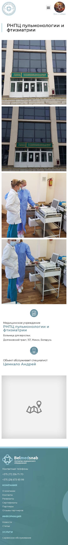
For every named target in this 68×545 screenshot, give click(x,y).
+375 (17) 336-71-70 (12, 474)
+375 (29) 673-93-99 (13, 479)
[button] (48, 7)
